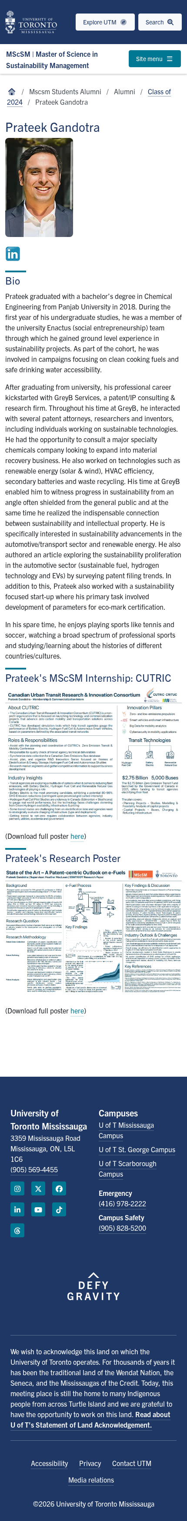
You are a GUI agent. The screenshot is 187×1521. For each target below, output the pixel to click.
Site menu (150, 58)
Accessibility (49, 1463)
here (77, 835)
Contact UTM (131, 1463)
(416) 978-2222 (122, 1203)
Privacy (90, 1463)
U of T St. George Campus (137, 1149)
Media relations (91, 1479)
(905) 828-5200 (122, 1227)
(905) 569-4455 (34, 1169)
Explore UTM (100, 22)
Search (155, 22)
